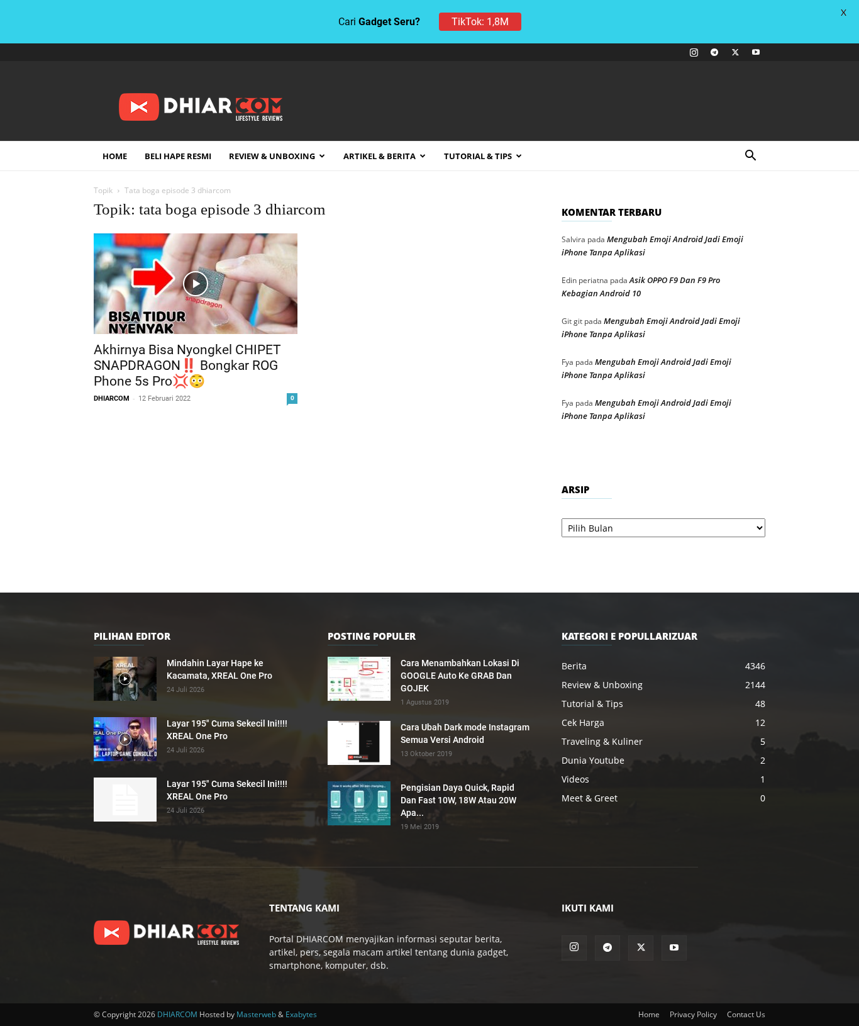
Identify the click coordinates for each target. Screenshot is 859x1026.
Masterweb (256, 1014)
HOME (115, 156)
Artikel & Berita (379, 156)
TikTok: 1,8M (480, 22)
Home (649, 1014)
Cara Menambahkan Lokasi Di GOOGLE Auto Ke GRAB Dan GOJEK (460, 675)
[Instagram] (693, 52)
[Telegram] (714, 52)
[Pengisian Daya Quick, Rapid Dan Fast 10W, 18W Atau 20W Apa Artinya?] (359, 803)
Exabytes (301, 1014)
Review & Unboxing (272, 156)
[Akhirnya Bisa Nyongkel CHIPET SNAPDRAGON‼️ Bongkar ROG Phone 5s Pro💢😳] (195, 283)
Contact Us (746, 1014)
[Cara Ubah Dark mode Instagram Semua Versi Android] (359, 743)
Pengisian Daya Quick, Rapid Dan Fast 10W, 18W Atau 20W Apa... (458, 800)
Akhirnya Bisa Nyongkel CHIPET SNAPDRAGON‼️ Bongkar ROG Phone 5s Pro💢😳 (187, 365)
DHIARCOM (112, 398)
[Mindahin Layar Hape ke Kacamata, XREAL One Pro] (125, 679)
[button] (750, 157)
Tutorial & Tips (478, 156)
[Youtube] (755, 52)
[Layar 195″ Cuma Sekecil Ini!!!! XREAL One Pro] (125, 739)
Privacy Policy (693, 1014)
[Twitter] (735, 52)
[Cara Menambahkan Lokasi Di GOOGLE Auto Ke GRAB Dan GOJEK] (359, 679)
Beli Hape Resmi (178, 156)
